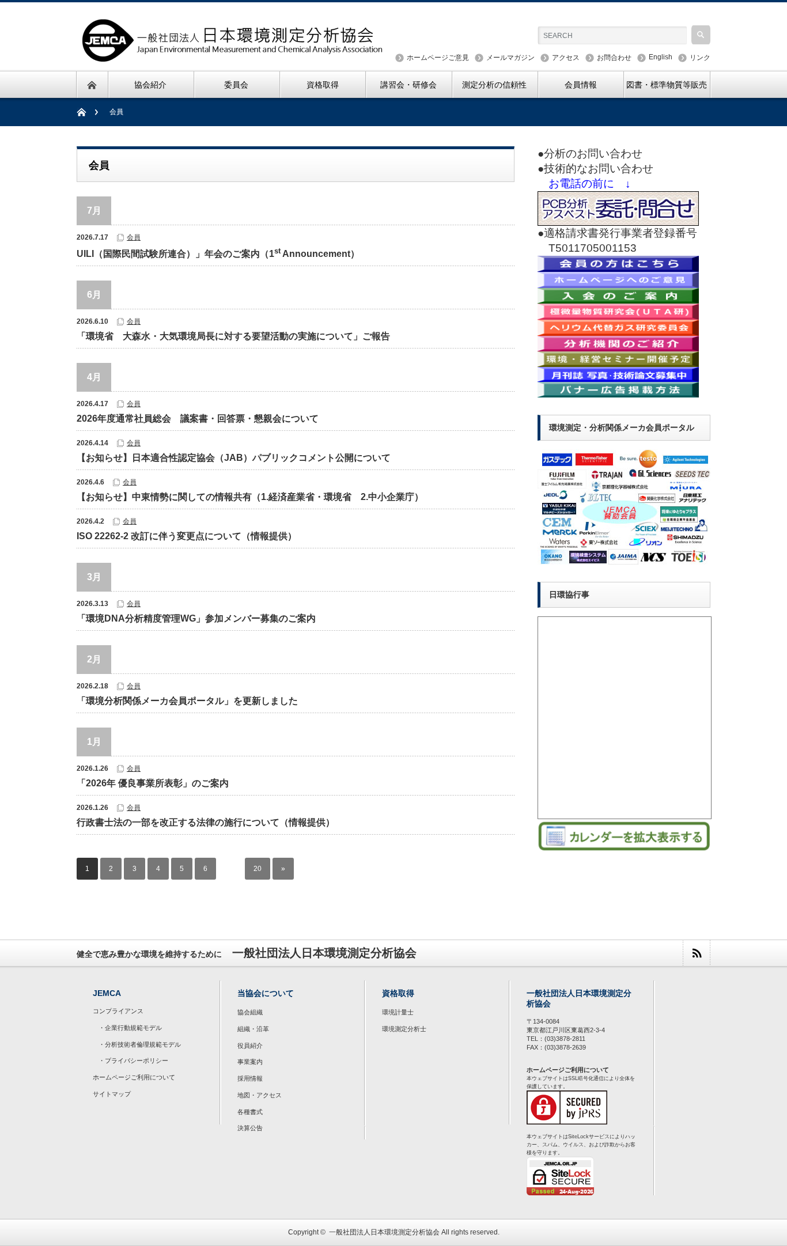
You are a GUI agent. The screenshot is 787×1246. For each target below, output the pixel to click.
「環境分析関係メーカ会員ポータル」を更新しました (187, 701)
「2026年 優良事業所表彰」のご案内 (153, 783)
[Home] (87, 112)
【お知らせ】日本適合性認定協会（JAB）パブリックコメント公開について (234, 458)
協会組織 (250, 1012)
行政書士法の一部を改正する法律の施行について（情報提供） (206, 822)
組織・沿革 (253, 1028)
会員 (134, 237)
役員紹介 (250, 1045)
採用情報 (250, 1078)
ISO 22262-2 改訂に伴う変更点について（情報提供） (187, 536)
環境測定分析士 (404, 1028)
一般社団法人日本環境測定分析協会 (384, 1232)
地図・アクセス (259, 1095)
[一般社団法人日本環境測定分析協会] (233, 56)
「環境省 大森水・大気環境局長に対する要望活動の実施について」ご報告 (233, 336)
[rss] (696, 953)
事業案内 (250, 1061)
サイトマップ (112, 1093)
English (660, 57)
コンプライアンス (118, 1011)
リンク (700, 58)
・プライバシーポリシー (133, 1060)
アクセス (566, 58)
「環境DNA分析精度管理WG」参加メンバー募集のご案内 (196, 618)
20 (257, 869)
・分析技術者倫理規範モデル (140, 1044)
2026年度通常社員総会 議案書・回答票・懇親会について (198, 418)
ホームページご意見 (438, 58)
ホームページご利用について (134, 1077)
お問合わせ (614, 58)
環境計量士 (398, 1012)
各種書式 (250, 1111)
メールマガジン (510, 58)
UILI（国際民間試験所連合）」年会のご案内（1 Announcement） (218, 253)
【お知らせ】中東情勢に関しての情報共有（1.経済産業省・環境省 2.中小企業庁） (250, 497)
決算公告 (250, 1127)
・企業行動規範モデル (130, 1027)
